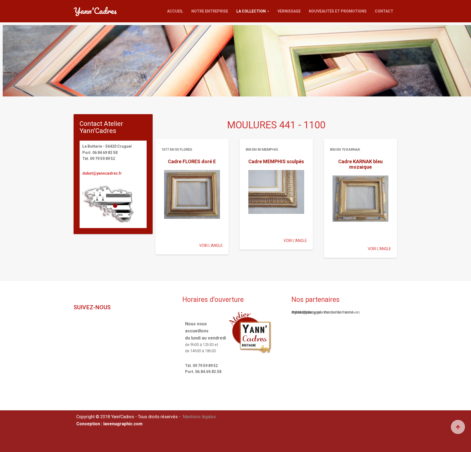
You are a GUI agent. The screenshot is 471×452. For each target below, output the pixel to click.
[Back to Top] (458, 427)
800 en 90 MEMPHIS (262, 149)
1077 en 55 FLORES (176, 149)
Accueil (175, 11)
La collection (251, 11)
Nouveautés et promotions (338, 11)
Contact (384, 11)
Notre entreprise (209, 11)
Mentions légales (199, 416)
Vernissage (289, 11)
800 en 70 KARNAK (345, 149)
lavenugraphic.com (123, 423)
